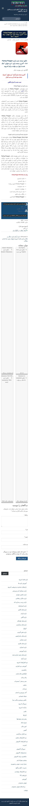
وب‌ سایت (25, 544)
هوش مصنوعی (22, 783)
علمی (25, 711)
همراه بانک (24, 722)
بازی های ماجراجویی (21, 636)
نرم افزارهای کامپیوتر (22, 741)
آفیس (25, 730)
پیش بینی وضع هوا (22, 719)
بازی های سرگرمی (21, 625)
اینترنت (25, 745)
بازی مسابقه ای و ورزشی (19, 591)
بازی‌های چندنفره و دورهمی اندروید (17, 587)
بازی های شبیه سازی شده (19, 655)
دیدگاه (26, 515)
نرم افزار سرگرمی (21, 734)
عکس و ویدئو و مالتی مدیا (19, 700)
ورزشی (24, 689)
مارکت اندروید (23, 707)
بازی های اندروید (19, 239)
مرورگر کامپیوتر (21, 749)
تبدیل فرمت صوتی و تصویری (19, 764)
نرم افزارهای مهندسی (21, 771)
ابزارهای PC (23, 775)
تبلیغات (26, 790)
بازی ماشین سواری (21, 594)
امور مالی (24, 726)
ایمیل (26, 537)
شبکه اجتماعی (23, 696)
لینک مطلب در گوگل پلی (19, 230)
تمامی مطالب (15, 39)
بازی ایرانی (24, 613)
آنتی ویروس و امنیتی (21, 692)
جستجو (26, 570)
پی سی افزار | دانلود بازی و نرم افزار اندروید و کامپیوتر (17, 10)
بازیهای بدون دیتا (10, 239)
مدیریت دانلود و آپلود (21, 768)
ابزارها (25, 715)
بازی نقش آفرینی (22, 632)
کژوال (25, 628)
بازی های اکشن (22, 609)
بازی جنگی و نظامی (21, 598)
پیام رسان (24, 677)
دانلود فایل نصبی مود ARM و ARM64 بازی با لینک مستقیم (14, 215)
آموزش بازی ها (22, 583)
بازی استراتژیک (22, 606)
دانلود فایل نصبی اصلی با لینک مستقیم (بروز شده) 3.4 (14, 204)
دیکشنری (24, 670)
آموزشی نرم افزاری (21, 666)
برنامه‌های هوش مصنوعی (18, 786)
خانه (26, 22)
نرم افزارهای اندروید (22, 662)
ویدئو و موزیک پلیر (22, 760)
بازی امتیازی (23, 647)
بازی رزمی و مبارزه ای (20, 602)
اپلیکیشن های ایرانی (21, 673)
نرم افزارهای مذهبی (21, 737)
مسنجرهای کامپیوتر (21, 753)
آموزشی (24, 779)
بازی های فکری (22, 643)
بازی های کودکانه (22, 621)
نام (26, 529)
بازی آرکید (17, 236)
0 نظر (8, 39)
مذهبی (25, 685)
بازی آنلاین (24, 617)
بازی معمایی (23, 640)
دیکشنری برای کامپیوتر (20, 756)
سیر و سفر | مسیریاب (20, 681)
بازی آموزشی (23, 651)
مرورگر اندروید (22, 704)
